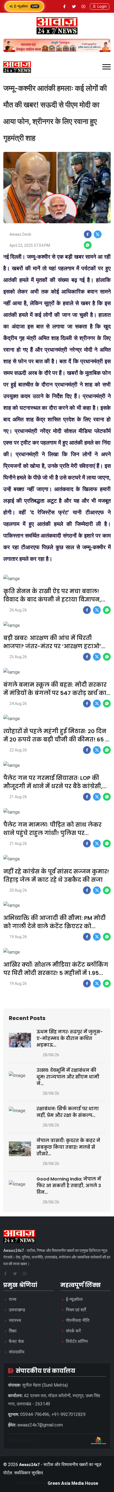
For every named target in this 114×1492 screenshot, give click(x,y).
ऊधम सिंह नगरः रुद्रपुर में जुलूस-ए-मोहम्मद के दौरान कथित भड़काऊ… (70, 1038)
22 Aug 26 (18, 750)
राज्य (12, 1299)
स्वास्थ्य (15, 1320)
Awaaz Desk (20, 234)
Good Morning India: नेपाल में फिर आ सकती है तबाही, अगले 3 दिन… (69, 1185)
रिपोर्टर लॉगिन (77, 1341)
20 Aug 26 (18, 890)
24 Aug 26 (18, 703)
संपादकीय (16, 1352)
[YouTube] (83, 6)
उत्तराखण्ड (17, 1309)
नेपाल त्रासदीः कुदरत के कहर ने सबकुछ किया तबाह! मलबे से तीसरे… (68, 1147)
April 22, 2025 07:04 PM (29, 245)
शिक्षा (13, 1330)
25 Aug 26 (18, 657)
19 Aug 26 (18, 937)
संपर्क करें (73, 1330)
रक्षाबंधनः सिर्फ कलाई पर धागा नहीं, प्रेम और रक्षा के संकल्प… (68, 1112)
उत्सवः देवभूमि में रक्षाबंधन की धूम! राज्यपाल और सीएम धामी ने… (68, 1077)
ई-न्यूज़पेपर (26, 6)
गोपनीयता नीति (77, 1320)
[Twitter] (74, 6)
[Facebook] (64, 6)
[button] (106, 67)
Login (102, 6)
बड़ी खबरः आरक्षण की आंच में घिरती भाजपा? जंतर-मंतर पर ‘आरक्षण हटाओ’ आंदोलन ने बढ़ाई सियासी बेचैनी (52, 646)
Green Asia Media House (73, 1483)
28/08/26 (51, 1055)
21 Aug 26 (18, 797)
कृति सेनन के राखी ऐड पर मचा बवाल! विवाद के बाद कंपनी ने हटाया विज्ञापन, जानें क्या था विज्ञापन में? (52, 599)
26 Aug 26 (18, 610)
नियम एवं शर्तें (76, 1309)
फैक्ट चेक (16, 1341)
